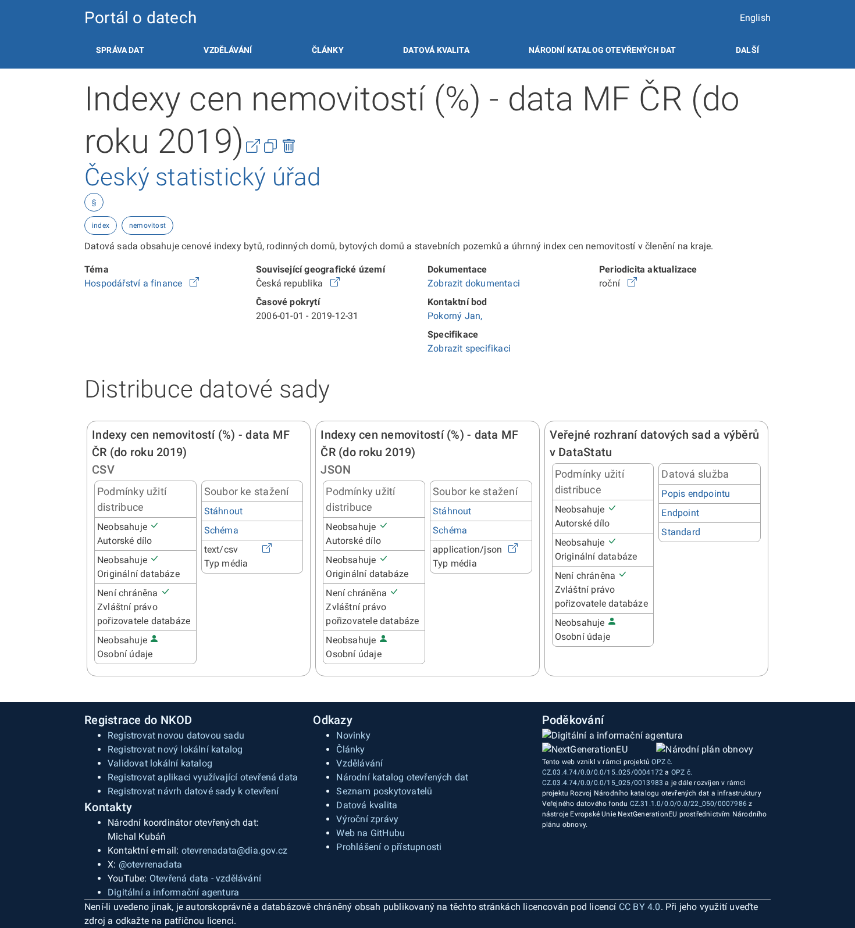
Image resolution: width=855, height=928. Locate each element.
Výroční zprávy (367, 819)
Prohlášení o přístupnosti (388, 846)
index (100, 225)
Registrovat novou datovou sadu (176, 735)
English (755, 17)
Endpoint (680, 512)
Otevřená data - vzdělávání (205, 878)
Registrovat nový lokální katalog (175, 749)
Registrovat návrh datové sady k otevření (193, 791)
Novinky (353, 735)
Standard (680, 532)
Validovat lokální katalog (160, 763)
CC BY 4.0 (640, 906)
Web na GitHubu (370, 833)
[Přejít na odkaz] (194, 283)
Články (328, 50)
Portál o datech (140, 17)
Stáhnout (223, 511)
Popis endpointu (695, 493)
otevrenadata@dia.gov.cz (234, 850)
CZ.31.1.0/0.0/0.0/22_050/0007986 (688, 804)
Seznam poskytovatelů (384, 791)
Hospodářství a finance (134, 283)
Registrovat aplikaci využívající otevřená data (203, 777)
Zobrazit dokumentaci (474, 283)
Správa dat (120, 50)
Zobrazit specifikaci (469, 348)
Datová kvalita (436, 50)
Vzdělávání (228, 50)
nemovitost (147, 225)
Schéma (221, 530)
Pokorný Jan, (455, 315)
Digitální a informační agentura (173, 892)
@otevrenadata (151, 864)
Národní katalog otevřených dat (402, 777)
